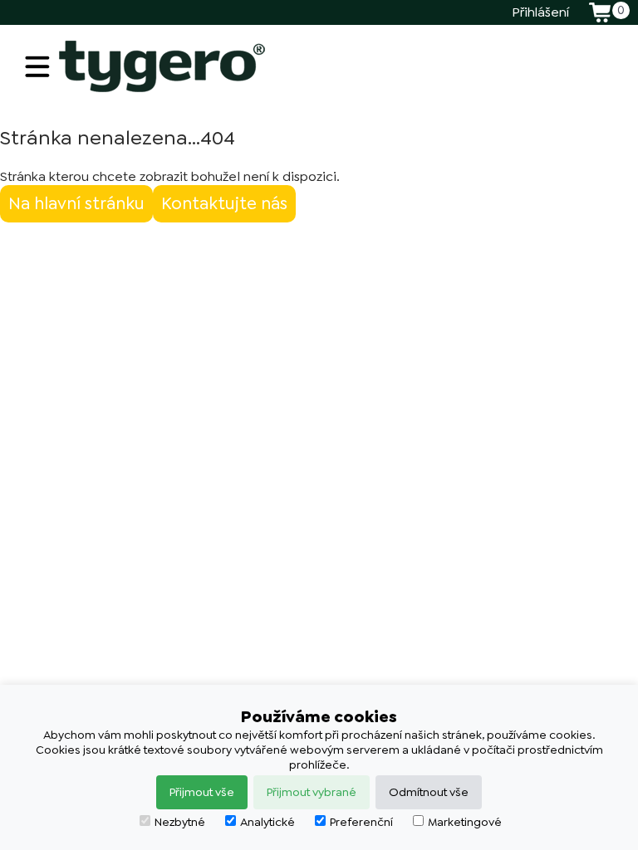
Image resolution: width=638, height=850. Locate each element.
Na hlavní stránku (76, 203)
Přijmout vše (201, 791)
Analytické (267, 821)
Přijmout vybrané (311, 791)
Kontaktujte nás (224, 203)
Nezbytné (180, 821)
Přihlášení (540, 12)
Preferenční (361, 821)
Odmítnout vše (429, 791)
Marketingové (465, 821)
